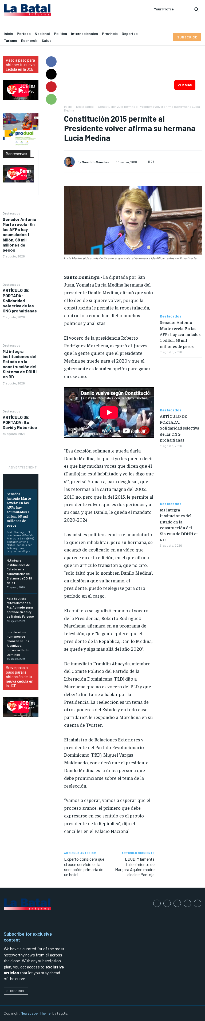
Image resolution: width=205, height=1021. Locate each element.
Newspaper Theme (35, 1013)
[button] (196, 9)
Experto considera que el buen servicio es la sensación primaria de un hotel (84, 866)
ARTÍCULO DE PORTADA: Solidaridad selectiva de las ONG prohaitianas (20, 300)
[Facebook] (51, 61)
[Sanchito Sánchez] (70, 162)
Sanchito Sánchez (95, 162)
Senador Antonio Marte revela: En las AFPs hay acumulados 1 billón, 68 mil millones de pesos (19, 234)
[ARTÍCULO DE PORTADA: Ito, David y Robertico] (20, 447)
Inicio (68, 106)
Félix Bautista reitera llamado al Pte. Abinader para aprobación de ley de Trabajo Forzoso (20, 607)
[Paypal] (177, 903)
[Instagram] (167, 903)
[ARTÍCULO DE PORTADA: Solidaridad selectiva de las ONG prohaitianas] (20, 331)
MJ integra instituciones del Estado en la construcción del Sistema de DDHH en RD (20, 364)
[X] (51, 74)
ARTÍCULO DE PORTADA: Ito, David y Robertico (20, 422)
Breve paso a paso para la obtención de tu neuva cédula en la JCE (19, 677)
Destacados (11, 213)
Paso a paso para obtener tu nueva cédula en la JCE (20, 64)
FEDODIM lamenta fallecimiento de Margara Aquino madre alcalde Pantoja (135, 866)
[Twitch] (187, 903)
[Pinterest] (51, 86)
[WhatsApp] (51, 99)
